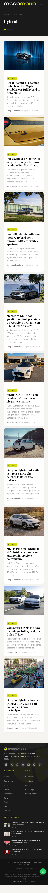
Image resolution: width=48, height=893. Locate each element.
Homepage (29, 777)
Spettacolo (8, 794)
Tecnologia (8, 781)
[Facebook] (6, 764)
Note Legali (30, 790)
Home (6, 14)
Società (7, 811)
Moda (6, 785)
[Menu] (41, 3)
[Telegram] (34, 764)
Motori (6, 777)
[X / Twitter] (12, 764)
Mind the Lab (17, 881)
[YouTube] (23, 764)
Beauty (6, 806)
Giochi (6, 790)
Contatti (28, 785)
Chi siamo (29, 781)
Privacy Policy (31, 794)
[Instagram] (17, 764)
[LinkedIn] (28, 764)
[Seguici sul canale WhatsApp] (43, 871)
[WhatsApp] (40, 764)
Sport (6, 802)
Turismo (7, 798)
